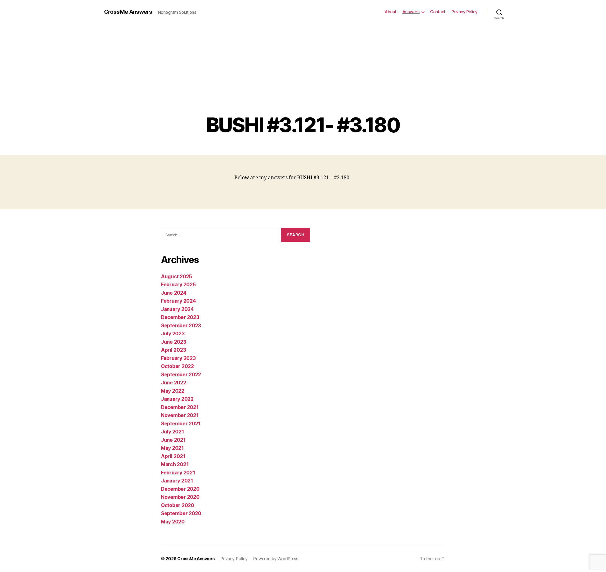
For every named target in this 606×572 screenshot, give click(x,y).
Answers (411, 11)
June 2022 (173, 383)
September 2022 (181, 375)
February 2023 (178, 358)
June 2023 (173, 342)
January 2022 (177, 399)
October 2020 (177, 505)
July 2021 (172, 432)
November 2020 (180, 497)
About (391, 11)
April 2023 (173, 350)
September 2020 (181, 513)
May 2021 (172, 448)
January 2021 (177, 481)
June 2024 (174, 293)
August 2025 (176, 276)
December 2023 (180, 317)
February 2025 (178, 285)
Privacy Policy (464, 11)
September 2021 (181, 424)
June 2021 (173, 440)
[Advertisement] (303, 78)
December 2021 (180, 407)
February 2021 (178, 473)
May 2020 (173, 522)
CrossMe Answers (128, 12)
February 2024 (178, 301)
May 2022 (172, 391)
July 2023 (173, 334)
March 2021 (175, 464)
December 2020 (180, 489)
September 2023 (181, 326)
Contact (438, 11)
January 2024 (177, 309)
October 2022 (177, 366)
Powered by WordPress (275, 558)
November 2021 (180, 415)
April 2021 (173, 456)
